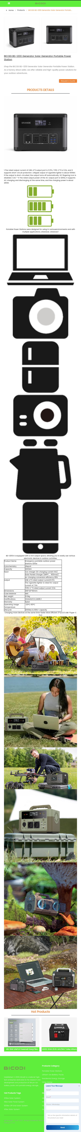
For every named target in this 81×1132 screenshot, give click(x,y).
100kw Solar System (12, 1098)
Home (11, 10)
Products (21, 10)
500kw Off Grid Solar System (16, 1105)
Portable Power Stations (52, 1071)
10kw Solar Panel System (14, 1102)
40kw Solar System (12, 1109)
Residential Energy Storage (53, 1078)
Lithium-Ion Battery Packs (52, 1074)
